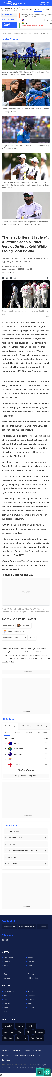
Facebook (11, 655)
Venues (7, 978)
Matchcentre (9, 1012)
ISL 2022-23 (9, 991)
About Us (16, 1051)
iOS (12, 661)
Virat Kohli (25, 625)
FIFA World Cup (13, 831)
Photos (46, 9)
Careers (34, 1055)
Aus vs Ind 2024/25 (9, 9)
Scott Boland (8, 625)
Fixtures (7, 962)
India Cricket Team (16, 631)
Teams (6, 974)
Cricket (32, 638)
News (37, 9)
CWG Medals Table (15, 838)
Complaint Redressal (20, 1055)
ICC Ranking (33, 978)
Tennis (20, 1026)
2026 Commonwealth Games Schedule (22, 851)
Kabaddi (39, 1032)
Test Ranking (10, 726)
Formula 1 (8, 1026)
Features (31, 970)
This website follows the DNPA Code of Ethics (19, 1065)
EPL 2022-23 (33, 991)
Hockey (31, 1026)
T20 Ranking (42, 726)
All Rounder (42, 732)
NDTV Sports (40, 652)
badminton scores (16, 652)
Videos (6, 970)
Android (5, 661)
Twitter (31, 655)
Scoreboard (27, 9)
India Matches (9, 19)
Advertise (5, 1051)
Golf (20, 1032)
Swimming (21, 1038)
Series (30, 958)
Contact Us (6, 1060)
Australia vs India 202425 (22, 34)
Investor (5, 1055)
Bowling (29, 732)
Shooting (8, 1038)
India (15, 759)
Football (23, 649)
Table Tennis (36, 1038)
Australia (17, 743)
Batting (17, 732)
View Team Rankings (26, 770)
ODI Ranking (26, 726)
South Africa (18, 749)
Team (7, 732)
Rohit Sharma (12, 864)
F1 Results (29, 652)
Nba (29, 1032)
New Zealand (18, 754)
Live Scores (8, 958)
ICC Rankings (12, 857)
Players (31, 974)
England (17, 765)
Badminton (9, 1032)
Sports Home (6, 34)
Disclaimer (39, 1051)
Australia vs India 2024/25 (14, 638)
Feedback (27, 1051)
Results (31, 962)
